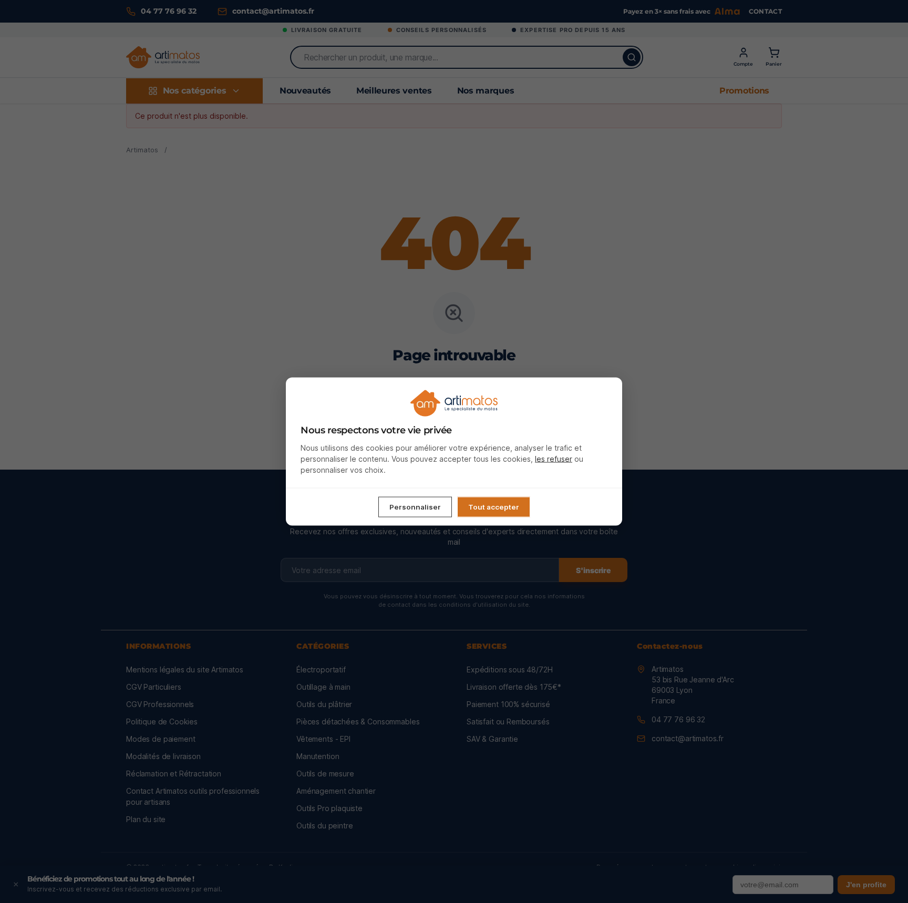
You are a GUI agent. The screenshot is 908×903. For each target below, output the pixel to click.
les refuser (553, 458)
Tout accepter (493, 507)
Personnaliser (415, 507)
